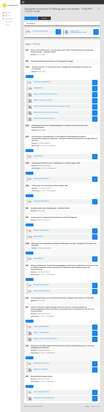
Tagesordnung (31, 18)
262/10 (30, 321)
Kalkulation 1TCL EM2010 (41, 369)
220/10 (30, 358)
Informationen (30, 23)
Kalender (7, 16)
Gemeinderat (8, 22)
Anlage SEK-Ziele (38, 88)
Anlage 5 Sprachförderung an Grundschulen (46, 112)
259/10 (30, 173)
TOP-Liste (44, 18)
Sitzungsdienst (95, 406)
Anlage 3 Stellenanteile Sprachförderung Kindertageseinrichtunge (52, 106)
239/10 (30, 386)
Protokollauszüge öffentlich (40, 31)
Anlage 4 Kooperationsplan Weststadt (44, 118)
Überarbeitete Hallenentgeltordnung (44, 398)
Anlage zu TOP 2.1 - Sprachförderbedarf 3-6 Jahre (78, 31)
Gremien (7, 25)
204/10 (30, 76)
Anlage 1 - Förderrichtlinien (41, 332)
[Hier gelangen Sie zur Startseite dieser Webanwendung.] (10, 5)
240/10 (30, 150)
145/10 (30, 253)
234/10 (30, 225)
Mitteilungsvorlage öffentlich (42, 82)
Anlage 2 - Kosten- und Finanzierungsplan (45, 338)
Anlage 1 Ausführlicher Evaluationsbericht (45, 94)
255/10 (30, 279)
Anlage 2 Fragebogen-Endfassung (43, 100)
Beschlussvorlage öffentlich (41, 178)
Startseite (7, 13)
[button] (10, 18)
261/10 (30, 196)
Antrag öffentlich (38, 156)
